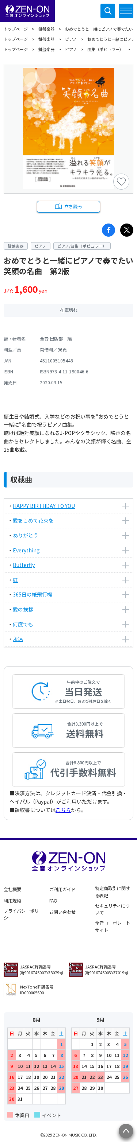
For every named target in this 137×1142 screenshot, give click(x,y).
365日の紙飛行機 (32, 594)
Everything (26, 550)
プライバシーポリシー (21, 914)
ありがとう (25, 535)
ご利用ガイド (62, 889)
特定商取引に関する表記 (112, 892)
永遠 (18, 638)
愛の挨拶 (23, 609)
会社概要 (12, 889)
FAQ (53, 900)
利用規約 (12, 900)
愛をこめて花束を (33, 520)
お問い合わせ (62, 912)
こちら (63, 809)
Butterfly (24, 564)
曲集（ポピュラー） (105, 49)
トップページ (16, 29)
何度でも (23, 624)
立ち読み (73, 206)
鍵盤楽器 (46, 29)
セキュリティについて (112, 909)
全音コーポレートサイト (112, 926)
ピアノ (71, 39)
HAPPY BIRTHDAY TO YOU (44, 505)
